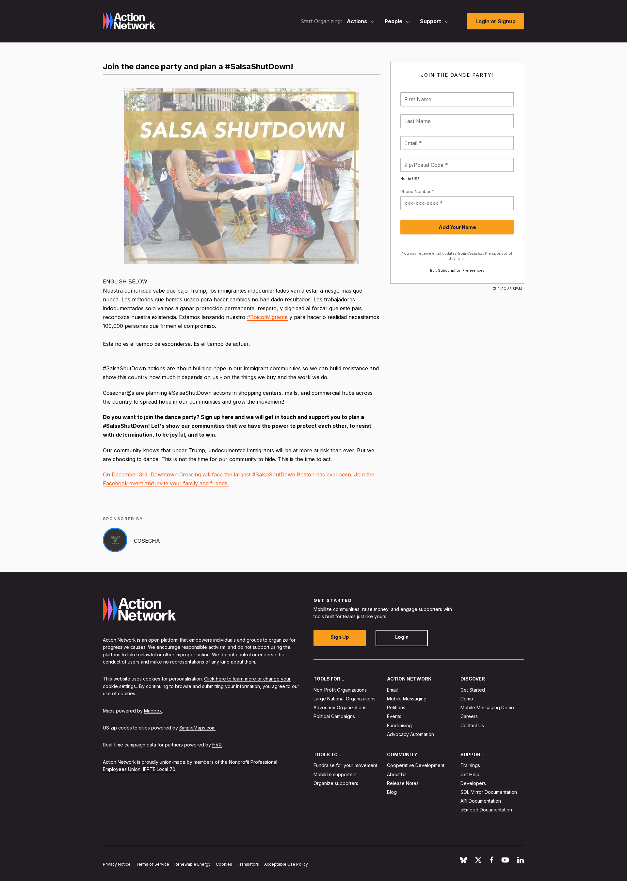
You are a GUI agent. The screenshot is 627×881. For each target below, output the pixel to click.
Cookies (224, 864)
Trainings (470, 765)
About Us (397, 774)
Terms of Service (152, 864)
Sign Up (339, 637)
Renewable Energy (192, 864)
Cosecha (147, 540)
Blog (392, 792)
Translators (248, 864)
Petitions (396, 707)
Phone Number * (417, 191)
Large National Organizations (345, 698)
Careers (469, 716)
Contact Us (472, 725)
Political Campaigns (334, 716)
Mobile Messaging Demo (487, 707)
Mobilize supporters (335, 774)
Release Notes (403, 783)
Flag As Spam (509, 289)
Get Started (472, 690)
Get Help (469, 774)
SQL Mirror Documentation (488, 792)
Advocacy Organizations (340, 707)
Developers (473, 783)
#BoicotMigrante (267, 317)
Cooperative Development (415, 765)
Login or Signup (495, 21)
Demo (466, 698)
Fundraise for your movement (345, 765)
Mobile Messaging (406, 698)
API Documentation (480, 801)
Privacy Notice (117, 864)
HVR (217, 744)
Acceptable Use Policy (286, 864)
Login (402, 637)
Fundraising (399, 725)
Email (392, 690)
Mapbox (153, 710)
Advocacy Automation (410, 734)
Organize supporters (336, 783)
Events (394, 716)
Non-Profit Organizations (340, 690)
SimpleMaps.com (197, 727)
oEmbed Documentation (486, 809)
